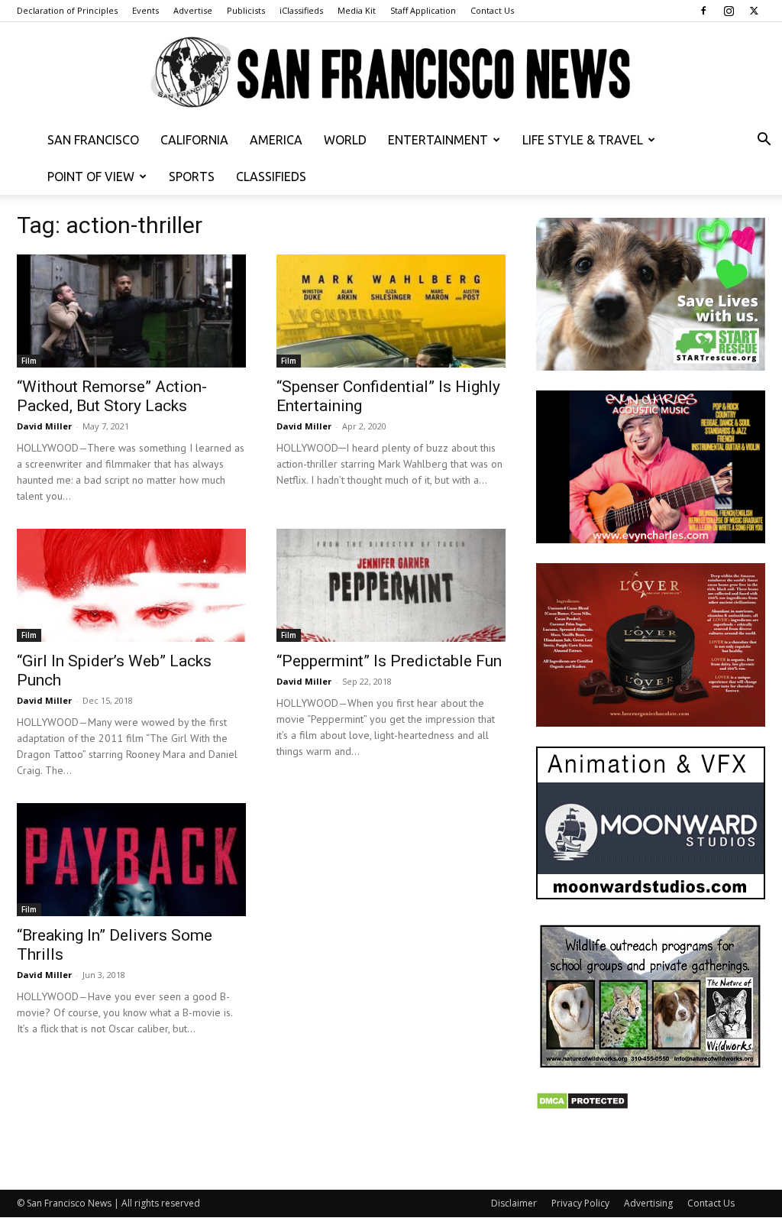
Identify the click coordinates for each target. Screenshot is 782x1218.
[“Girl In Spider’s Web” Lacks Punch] (131, 585)
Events (145, 10)
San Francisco (93, 140)
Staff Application (423, 10)
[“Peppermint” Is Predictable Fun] (391, 585)
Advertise (192, 10)
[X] (753, 10)
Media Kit (357, 10)
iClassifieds (301, 10)
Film (29, 360)
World (345, 140)
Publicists (246, 10)
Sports (192, 176)
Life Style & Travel (582, 140)
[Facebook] (703, 10)
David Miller (44, 426)
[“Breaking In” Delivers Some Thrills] (131, 859)
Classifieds (271, 176)
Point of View (90, 176)
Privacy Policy (580, 1203)
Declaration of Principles (67, 10)
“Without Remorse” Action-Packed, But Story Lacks (112, 396)
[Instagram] (728, 10)
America (276, 140)
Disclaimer (514, 1203)
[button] (763, 141)
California (194, 140)
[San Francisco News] (391, 73)
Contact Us (492, 10)
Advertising (648, 1203)
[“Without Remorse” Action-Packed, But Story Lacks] (131, 311)
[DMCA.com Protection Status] (582, 1106)
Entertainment (438, 140)
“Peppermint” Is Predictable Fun (389, 661)
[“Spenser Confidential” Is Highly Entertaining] (391, 311)
